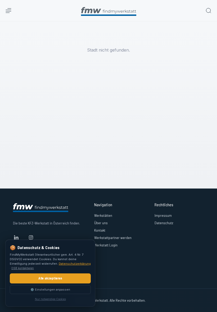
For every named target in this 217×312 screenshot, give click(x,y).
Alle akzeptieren (50, 278)
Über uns (101, 223)
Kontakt (99, 230)
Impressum (163, 215)
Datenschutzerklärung (75, 263)
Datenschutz (164, 223)
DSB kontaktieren (22, 268)
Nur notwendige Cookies (50, 299)
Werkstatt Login (105, 245)
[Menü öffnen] (8, 10)
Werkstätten (103, 215)
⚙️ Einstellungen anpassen (50, 289)
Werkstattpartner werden (113, 237)
